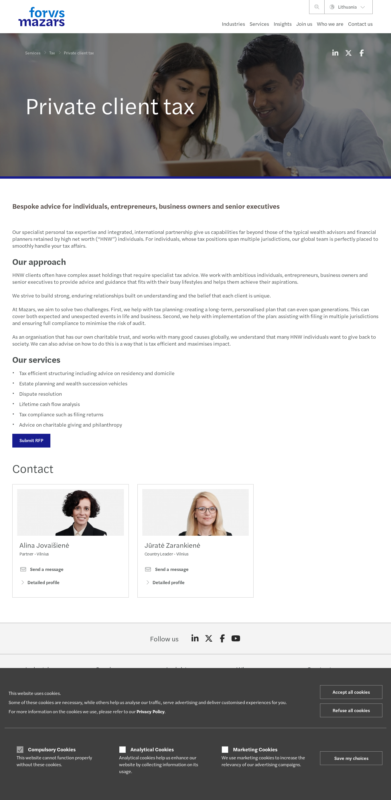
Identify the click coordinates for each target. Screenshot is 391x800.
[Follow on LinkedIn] (195, 639)
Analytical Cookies (152, 749)
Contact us (360, 23)
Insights (283, 23)
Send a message (46, 569)
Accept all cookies (351, 692)
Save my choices (351, 758)
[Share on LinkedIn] (335, 53)
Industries (233, 23)
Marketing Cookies (255, 749)
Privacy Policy (151, 711)
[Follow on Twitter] (209, 639)
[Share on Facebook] (361, 53)
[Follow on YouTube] (236, 639)
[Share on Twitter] (348, 53)
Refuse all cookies (351, 710)
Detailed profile (43, 582)
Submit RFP (31, 440)
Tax (52, 53)
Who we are (330, 23)
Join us (304, 23)
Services (259, 23)
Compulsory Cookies (52, 749)
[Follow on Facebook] (222, 639)
